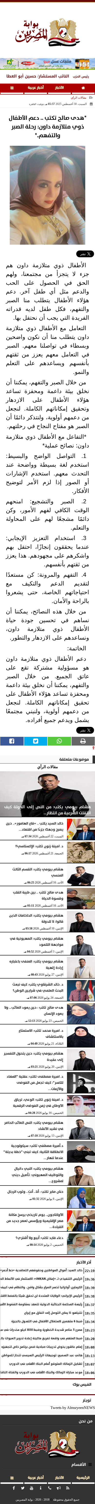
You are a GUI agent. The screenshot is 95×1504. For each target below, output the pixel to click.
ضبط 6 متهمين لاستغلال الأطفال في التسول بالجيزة (46, 1321)
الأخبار (59, 88)
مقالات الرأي (78, 97)
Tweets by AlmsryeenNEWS (72, 1408)
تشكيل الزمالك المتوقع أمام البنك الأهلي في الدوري (45, 1363)
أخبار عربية (36, 88)
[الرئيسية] (83, 89)
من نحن (86, 1421)
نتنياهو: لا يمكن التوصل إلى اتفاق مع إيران (53, 1312)
